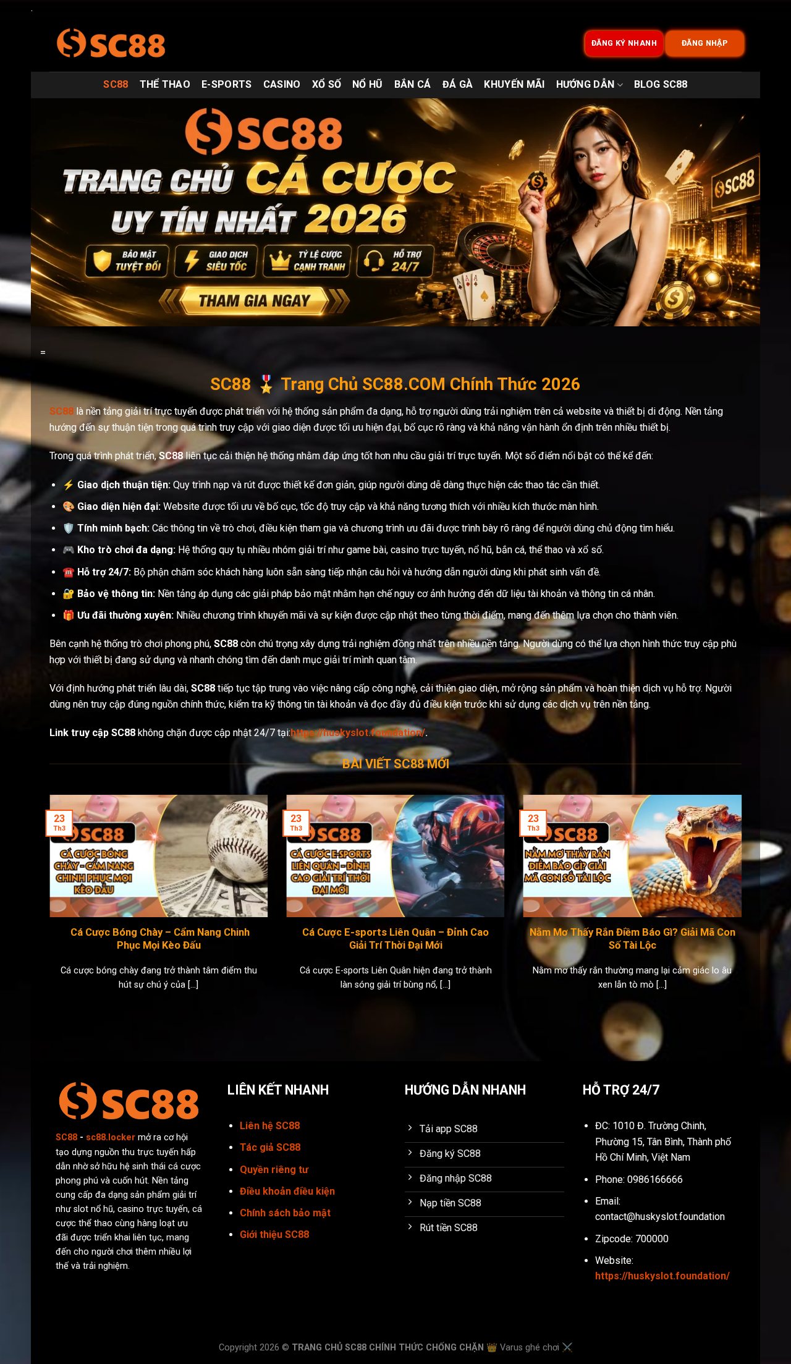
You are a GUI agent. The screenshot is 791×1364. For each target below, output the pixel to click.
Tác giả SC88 (270, 1147)
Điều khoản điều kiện (287, 1191)
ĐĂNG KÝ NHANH (624, 43)
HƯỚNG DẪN (585, 84)
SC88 (115, 84)
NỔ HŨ (367, 84)
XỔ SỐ (327, 84)
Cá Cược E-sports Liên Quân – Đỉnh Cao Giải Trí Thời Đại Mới (395, 939)
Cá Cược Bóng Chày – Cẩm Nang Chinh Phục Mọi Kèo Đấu (159, 939)
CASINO (282, 84)
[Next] (744, 908)
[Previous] (47, 908)
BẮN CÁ (412, 84)
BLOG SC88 (661, 84)
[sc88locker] (111, 44)
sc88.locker (110, 1137)
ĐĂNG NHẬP (705, 43)
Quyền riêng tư (274, 1169)
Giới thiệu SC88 (274, 1234)
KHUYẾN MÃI (514, 84)
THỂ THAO (165, 84)
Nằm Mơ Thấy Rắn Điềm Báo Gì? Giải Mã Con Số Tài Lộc (632, 939)
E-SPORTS (226, 84)
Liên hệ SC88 (270, 1126)
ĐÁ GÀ (457, 84)
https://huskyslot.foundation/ (357, 733)
